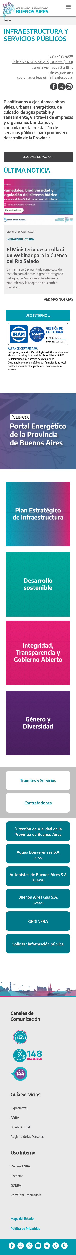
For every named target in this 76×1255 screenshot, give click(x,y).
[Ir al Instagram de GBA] (29, 1245)
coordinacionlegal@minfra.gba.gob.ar (45, 77)
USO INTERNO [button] (37, 315)
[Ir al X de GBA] (20, 1245)
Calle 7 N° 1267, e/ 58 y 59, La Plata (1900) (42, 62)
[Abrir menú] (68, 6)
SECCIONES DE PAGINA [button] (37, 156)
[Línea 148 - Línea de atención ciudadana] (19, 1036)
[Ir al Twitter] (61, 86)
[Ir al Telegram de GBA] (47, 1245)
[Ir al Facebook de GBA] (12, 1245)
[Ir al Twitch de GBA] (64, 1245)
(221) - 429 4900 (61, 56)
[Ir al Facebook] (53, 86)
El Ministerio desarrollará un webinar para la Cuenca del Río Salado (37, 255)
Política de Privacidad (25, 1229)
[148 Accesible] (26, 1055)
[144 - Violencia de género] (19, 1073)
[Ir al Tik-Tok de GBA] (55, 1245)
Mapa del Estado (22, 1219)
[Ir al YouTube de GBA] (38, 1245)
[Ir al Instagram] (69, 86)
